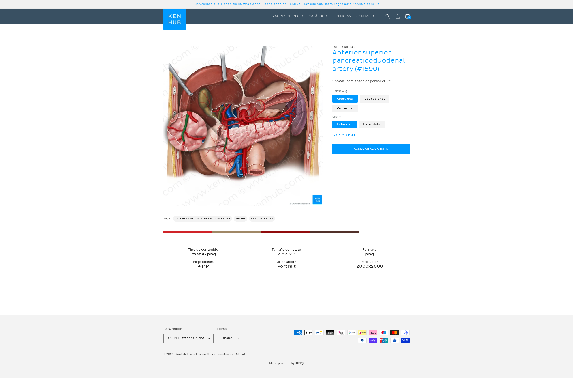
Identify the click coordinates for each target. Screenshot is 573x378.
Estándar (344, 124)
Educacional (374, 99)
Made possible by (286, 363)
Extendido (371, 124)
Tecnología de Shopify (231, 354)
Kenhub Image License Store (195, 354)
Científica (345, 99)
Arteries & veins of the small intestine (202, 218)
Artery (240, 218)
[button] (388, 16)
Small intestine (262, 218)
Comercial (345, 108)
